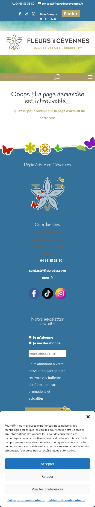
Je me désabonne (46, 343)
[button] (88, 416)
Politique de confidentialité (26, 500)
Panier (70, 13)
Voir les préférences (47, 489)
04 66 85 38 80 (51, 260)
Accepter (47, 463)
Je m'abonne (43, 337)
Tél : (47, 260)
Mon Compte (48, 14)
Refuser (47, 476)
